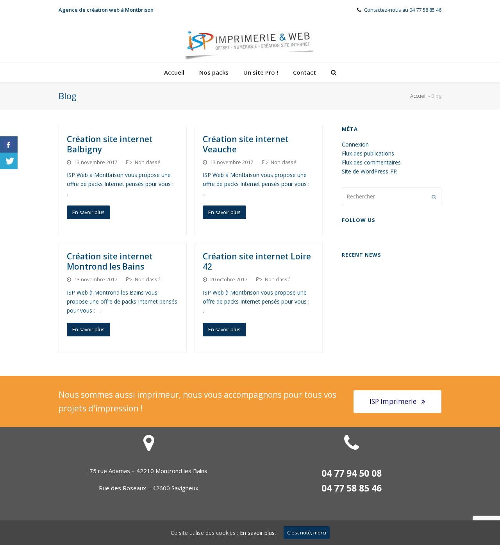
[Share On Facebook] (9, 144)
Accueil (418, 96)
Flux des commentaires (371, 162)
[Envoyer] (434, 196)
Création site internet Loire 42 (257, 261)
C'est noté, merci (306, 532)
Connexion (355, 144)
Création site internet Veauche (246, 144)
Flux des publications (368, 153)
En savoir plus (88, 212)
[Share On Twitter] (9, 161)
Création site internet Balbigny (110, 144)
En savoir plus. (258, 532)
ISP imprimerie (393, 401)
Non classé (148, 162)
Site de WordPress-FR (369, 171)
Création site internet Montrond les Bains (110, 261)
